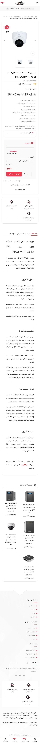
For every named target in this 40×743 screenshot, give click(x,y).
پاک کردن (8, 164)
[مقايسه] (20, 84)
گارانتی (31, 157)
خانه (36, 16)
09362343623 (20, 190)
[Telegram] (20, 675)
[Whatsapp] (24, 675)
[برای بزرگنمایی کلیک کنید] (33, 53)
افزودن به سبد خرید (14, 174)
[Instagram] (16, 675)
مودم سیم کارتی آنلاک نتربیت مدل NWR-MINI (29, 572)
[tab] (34, 234)
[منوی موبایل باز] (37, 3)
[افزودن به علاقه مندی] (23, 84)
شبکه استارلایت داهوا (15, 16)
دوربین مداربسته (28, 16)
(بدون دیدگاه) (29, 84)
